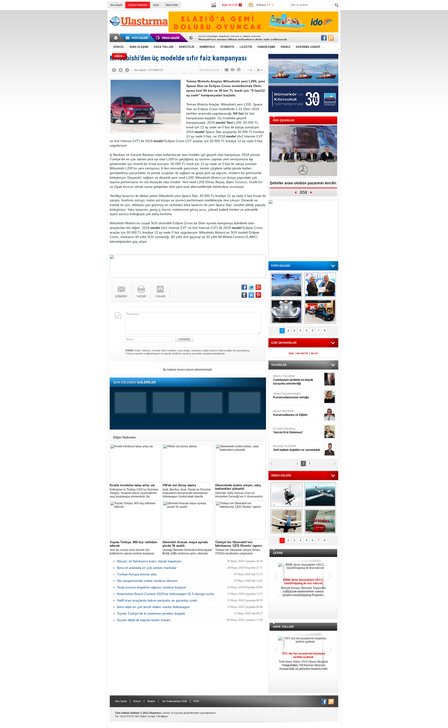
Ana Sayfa (116, 5)
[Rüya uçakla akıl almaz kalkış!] (286, 521)
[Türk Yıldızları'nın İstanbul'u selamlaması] (286, 285)
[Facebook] (114, 70)
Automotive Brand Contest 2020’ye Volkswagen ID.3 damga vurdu (165, 594)
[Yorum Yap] (227, 70)
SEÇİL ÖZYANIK (283, 395)
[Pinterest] (258, 295)
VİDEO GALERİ (281, 475)
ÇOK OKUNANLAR (284, 342)
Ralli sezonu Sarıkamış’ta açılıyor (303, 183)
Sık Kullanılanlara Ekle (174, 701)
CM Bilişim (162, 716)
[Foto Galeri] (137, 38)
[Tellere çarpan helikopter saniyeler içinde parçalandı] (286, 495)
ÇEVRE (278, 553)
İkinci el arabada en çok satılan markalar (147, 568)
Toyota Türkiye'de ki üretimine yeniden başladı (151, 613)
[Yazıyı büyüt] (259, 70)
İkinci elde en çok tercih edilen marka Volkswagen (153, 607)
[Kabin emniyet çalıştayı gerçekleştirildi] (320, 285)
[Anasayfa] (116, 38)
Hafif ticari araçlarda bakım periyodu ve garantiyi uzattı (157, 600)
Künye (137, 701)
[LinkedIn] (251, 295)
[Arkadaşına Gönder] (233, 70)
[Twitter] (121, 70)
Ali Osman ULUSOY (286, 378)
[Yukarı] (160, 291)
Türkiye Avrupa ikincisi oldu (137, 574)
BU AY (314, 353)
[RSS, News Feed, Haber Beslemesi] (331, 38)
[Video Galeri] (168, 38)
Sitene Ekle (171, 5)
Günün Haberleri (137, 5)
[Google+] (127, 70)
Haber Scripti (147, 716)
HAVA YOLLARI (283, 626)
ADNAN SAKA (287, 413)
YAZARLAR (279, 365)
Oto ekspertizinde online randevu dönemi (147, 581)
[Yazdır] (239, 70)
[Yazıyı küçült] (249, 70)
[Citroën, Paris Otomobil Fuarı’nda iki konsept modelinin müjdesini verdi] (320, 311)
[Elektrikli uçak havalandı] (320, 495)
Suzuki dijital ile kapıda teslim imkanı (144, 620)
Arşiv (156, 5)
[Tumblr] (244, 295)
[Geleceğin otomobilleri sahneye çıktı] (286, 311)
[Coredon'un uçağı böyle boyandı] (320, 521)
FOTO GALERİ (280, 265)
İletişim (151, 701)
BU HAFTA (302, 353)
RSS (196, 701)
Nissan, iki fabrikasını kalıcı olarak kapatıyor (149, 561)
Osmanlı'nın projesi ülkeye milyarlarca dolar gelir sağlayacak (242, 38)
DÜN (291, 353)
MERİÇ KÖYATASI (285, 430)
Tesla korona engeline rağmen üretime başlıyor (151, 587)
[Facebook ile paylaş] (324, 38)
